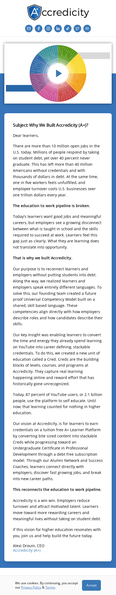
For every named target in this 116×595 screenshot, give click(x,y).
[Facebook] (38, 28)
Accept (91, 585)
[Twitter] (77, 28)
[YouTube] (87, 28)
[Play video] (58, 73)
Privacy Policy (31, 587)
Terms (50, 587)
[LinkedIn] (58, 28)
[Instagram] (48, 28)
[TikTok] (67, 28)
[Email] (29, 28)
